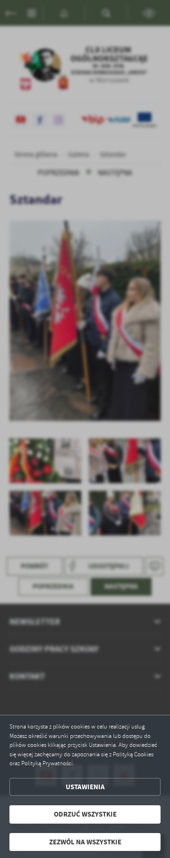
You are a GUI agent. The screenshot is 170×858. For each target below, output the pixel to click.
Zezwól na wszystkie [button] (85, 842)
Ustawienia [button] (85, 787)
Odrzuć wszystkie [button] (85, 814)
